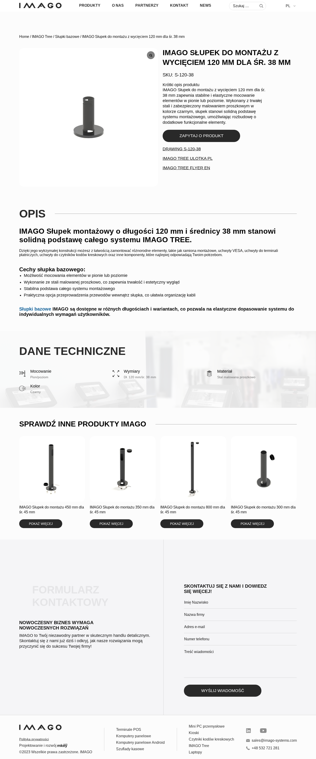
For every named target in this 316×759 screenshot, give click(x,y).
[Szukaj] (261, 6)
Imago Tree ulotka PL (188, 158)
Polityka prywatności (34, 739)
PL (288, 6)
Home (24, 37)
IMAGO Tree (42, 37)
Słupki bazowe (67, 37)
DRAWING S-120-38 (182, 149)
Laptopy (195, 752)
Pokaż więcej (41, 524)
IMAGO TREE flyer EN (186, 168)
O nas (118, 5)
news (205, 5)
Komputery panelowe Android (140, 742)
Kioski (194, 733)
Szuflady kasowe (130, 749)
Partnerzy (146, 5)
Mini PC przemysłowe (207, 726)
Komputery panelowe (133, 736)
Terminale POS (128, 730)
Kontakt (179, 5)
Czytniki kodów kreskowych (211, 739)
